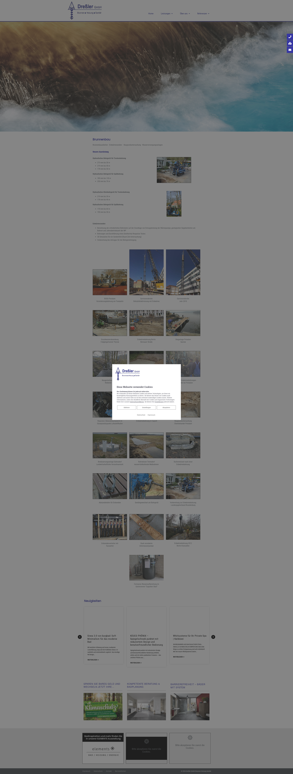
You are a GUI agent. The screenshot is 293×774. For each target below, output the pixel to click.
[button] (290, 37)
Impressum (151, 415)
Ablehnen (126, 407)
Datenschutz (141, 415)
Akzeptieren (166, 407)
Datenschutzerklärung (137, 402)
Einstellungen (146, 407)
